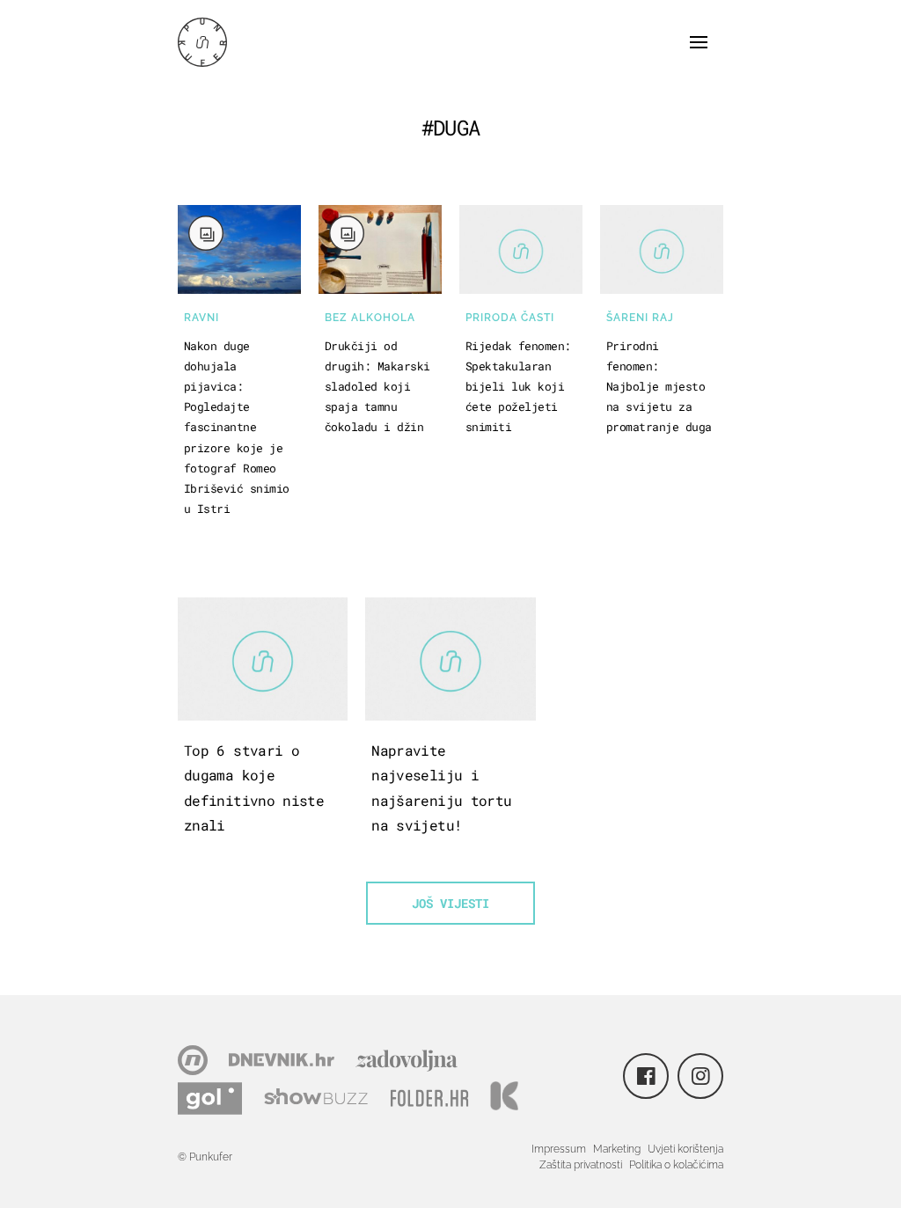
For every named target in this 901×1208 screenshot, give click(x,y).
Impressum (558, 1149)
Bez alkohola (370, 317)
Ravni (201, 317)
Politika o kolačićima (676, 1165)
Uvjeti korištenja (685, 1149)
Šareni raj (640, 317)
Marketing (617, 1149)
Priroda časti (509, 317)
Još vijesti (450, 903)
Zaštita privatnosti (580, 1165)
